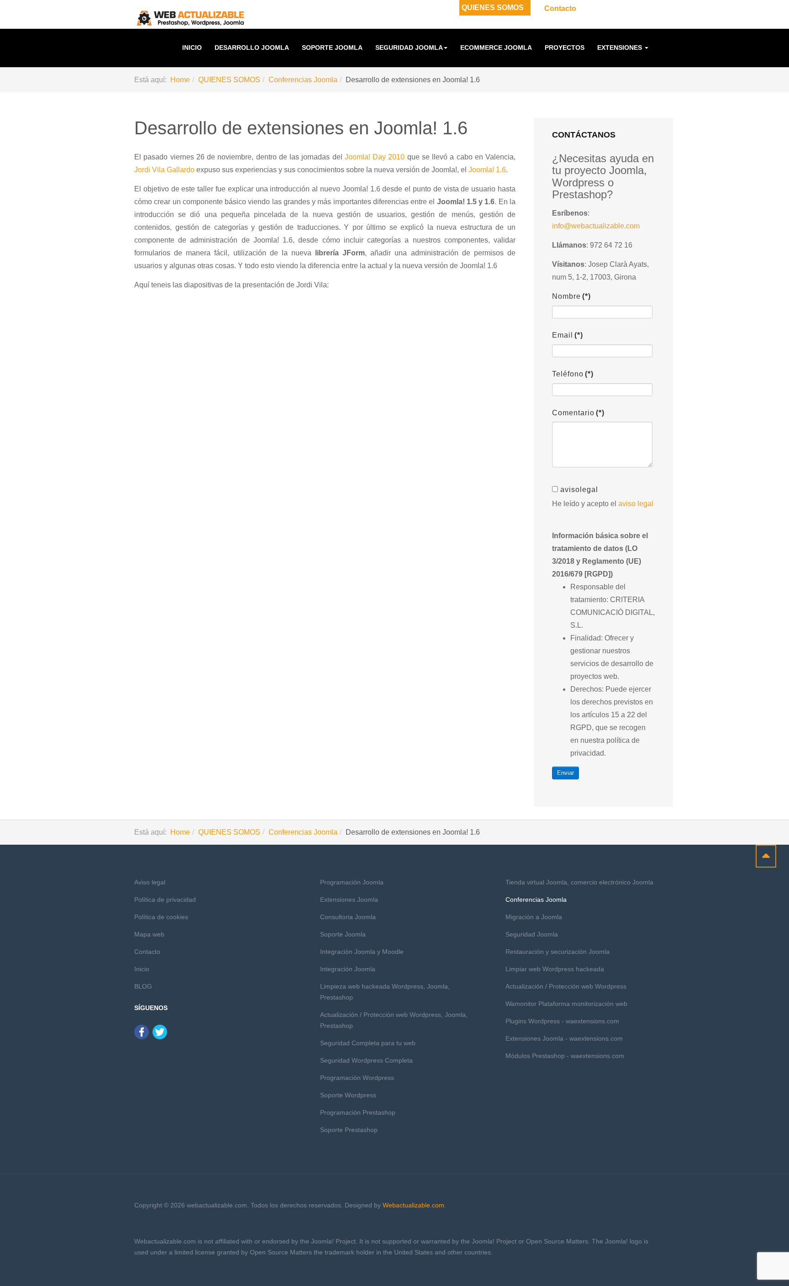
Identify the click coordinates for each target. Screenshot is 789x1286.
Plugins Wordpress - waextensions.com (562, 1021)
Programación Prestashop (357, 1112)
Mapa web (149, 934)
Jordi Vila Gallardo (164, 170)
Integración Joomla (347, 969)
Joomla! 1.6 (487, 170)
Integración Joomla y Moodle (362, 951)
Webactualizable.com (413, 1205)
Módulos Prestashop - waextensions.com (564, 1055)
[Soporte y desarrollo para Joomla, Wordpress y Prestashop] (190, 18)
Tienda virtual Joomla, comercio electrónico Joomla (579, 882)
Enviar (565, 772)
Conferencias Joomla (302, 80)
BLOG (143, 986)
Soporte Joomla (332, 47)
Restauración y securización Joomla (557, 951)
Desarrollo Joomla (252, 47)
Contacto (560, 8)
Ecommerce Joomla (496, 47)
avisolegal (579, 489)
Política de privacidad (165, 899)
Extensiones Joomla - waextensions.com (564, 1038)
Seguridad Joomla (409, 47)
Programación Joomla (352, 882)
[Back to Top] (766, 856)
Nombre (571, 296)
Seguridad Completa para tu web (368, 1043)
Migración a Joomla (533, 917)
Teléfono (573, 374)
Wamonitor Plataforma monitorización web (566, 1003)
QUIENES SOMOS (493, 7)
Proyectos (564, 47)
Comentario (578, 413)
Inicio (192, 47)
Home (180, 80)
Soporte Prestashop (349, 1129)
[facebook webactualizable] (141, 1031)
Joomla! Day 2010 (375, 157)
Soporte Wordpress (348, 1095)
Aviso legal (149, 882)
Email (567, 335)
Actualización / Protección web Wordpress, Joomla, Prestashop (394, 1020)
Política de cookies (161, 917)
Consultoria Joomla (348, 917)
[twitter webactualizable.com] (160, 1031)
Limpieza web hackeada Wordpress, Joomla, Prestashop (385, 992)
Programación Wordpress (357, 1077)
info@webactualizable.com (596, 226)
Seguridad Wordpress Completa (366, 1060)
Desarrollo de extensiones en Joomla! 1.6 (301, 128)
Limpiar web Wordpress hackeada (554, 969)
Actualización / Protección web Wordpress (565, 986)
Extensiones (620, 47)
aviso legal (635, 504)
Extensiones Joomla (349, 899)
